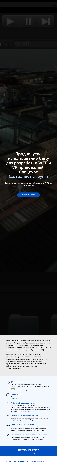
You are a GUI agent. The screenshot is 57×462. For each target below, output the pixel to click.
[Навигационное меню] (54, 5)
